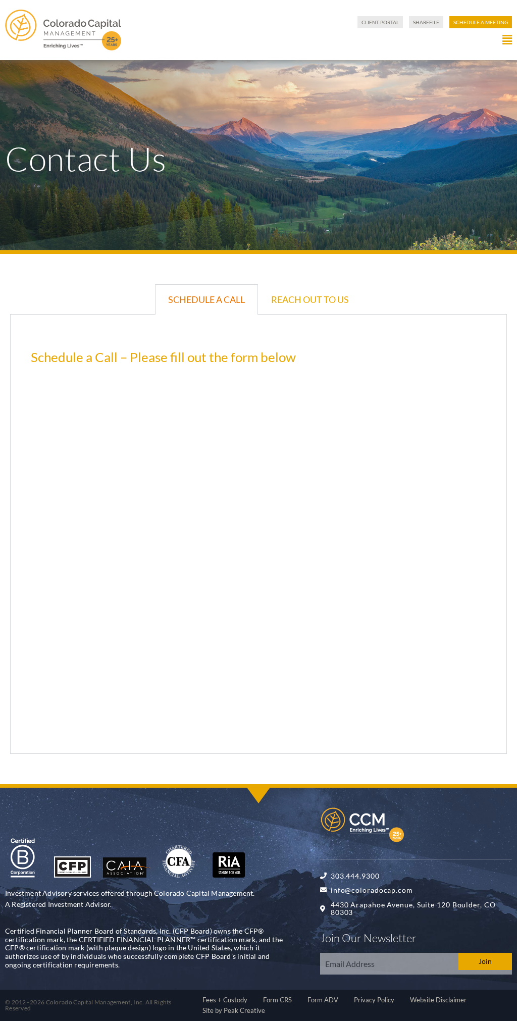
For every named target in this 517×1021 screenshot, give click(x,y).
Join (485, 961)
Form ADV (322, 1000)
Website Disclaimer (438, 1000)
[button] (319, 39)
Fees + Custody (224, 1000)
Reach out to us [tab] (310, 299)
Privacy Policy (374, 1000)
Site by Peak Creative (233, 1010)
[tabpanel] (258, 534)
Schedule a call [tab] (206, 299)
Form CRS (277, 1000)
